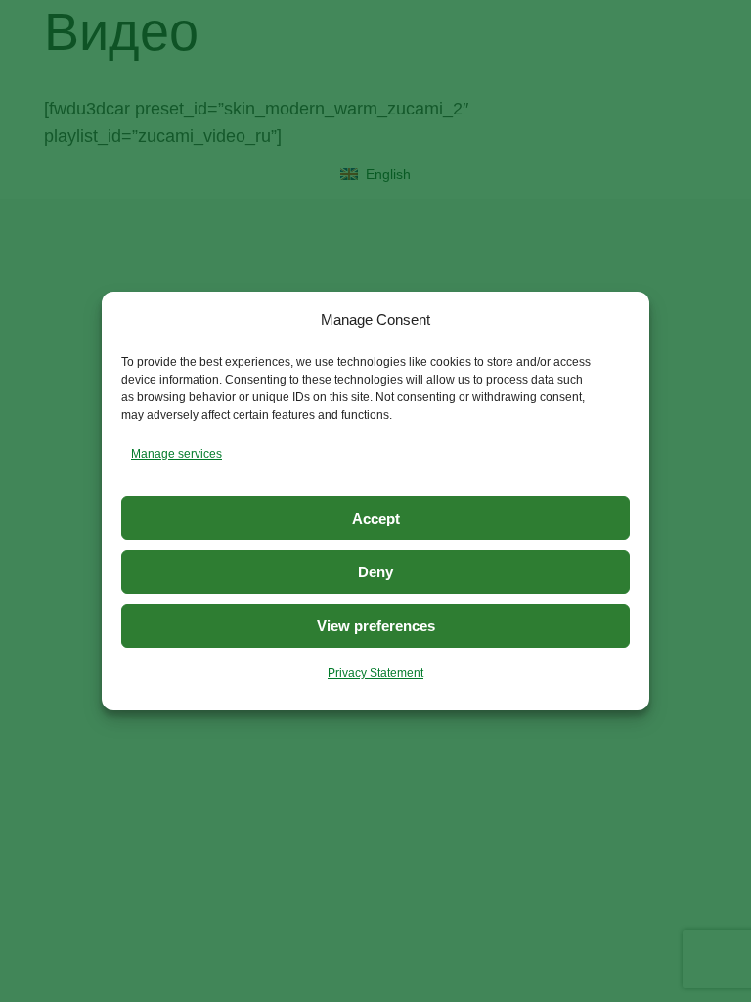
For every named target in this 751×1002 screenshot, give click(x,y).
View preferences (376, 625)
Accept (376, 518)
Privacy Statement (375, 673)
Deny (375, 572)
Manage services (176, 454)
